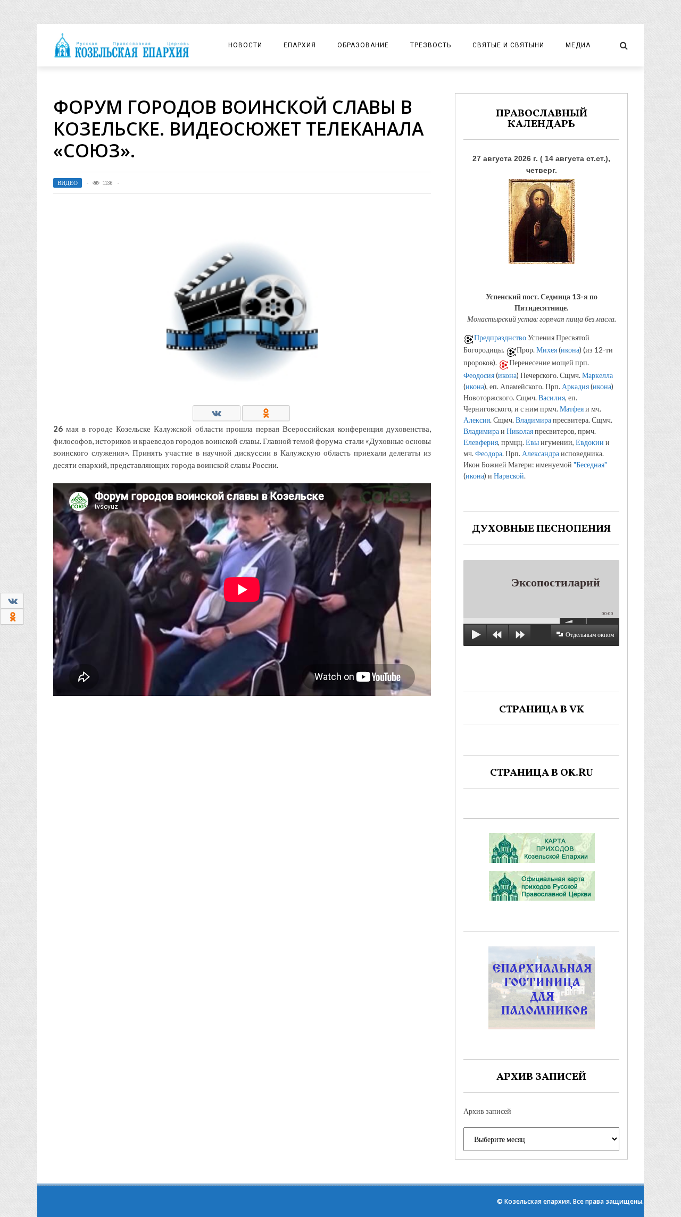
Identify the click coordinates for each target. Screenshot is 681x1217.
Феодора (488, 453)
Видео (67, 183)
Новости (245, 45)
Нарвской (509, 475)
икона (570, 349)
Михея (546, 349)
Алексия (476, 419)
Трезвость (430, 45)
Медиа (578, 45)
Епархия (300, 45)
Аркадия (575, 386)
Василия (551, 397)
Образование (363, 45)
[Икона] (542, 218)
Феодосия (478, 375)
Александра (540, 453)
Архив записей (487, 1110)
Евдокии (590, 442)
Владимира (533, 419)
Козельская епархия (537, 1201)
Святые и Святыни (508, 45)
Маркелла (597, 375)
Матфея (572, 408)
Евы (532, 442)
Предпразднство (500, 337)
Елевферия (480, 442)
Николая (519, 430)
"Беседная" (590, 464)
